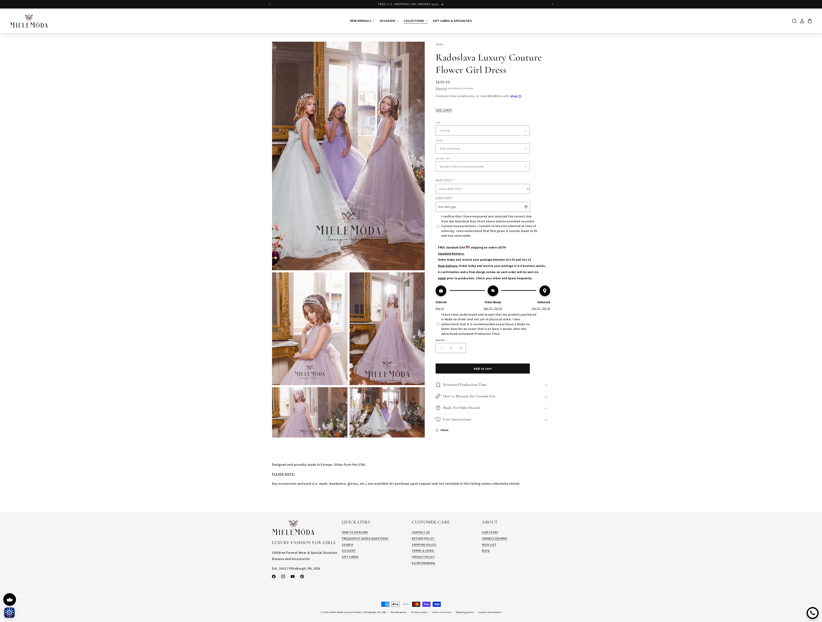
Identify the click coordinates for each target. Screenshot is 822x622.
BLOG (486, 551)
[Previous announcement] (269, 4)
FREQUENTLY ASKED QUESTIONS (365, 538)
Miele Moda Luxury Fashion (346, 612)
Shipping (441, 88)
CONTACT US (421, 532)
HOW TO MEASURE (355, 532)
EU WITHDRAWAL (424, 563)
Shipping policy (465, 611)
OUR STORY (490, 532)
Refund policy (399, 611)
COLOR (439, 140)
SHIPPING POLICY (424, 545)
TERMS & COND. (423, 551)
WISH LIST (489, 545)
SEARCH (347, 545)
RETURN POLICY (423, 538)
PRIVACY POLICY (423, 557)
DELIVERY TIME (443, 158)
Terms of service (441, 611)
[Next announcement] (552, 4)
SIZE (438, 122)
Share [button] (445, 430)
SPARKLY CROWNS (494, 538)
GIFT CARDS (350, 557)
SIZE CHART (444, 110)
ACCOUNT (349, 551)
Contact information (489, 611)
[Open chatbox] (813, 613)
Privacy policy (419, 611)
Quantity (440, 340)
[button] (493, 384)
